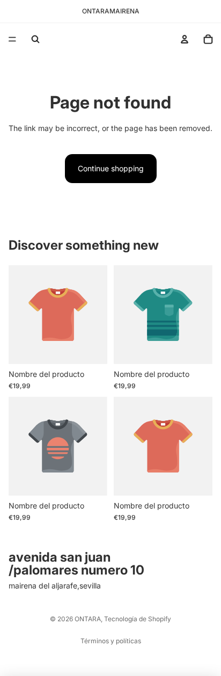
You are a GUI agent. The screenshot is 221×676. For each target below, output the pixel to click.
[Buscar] (35, 39)
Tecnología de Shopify (137, 619)
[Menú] (12, 39)
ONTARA (88, 619)
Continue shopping (111, 168)
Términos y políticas (110, 641)
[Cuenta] (184, 39)
